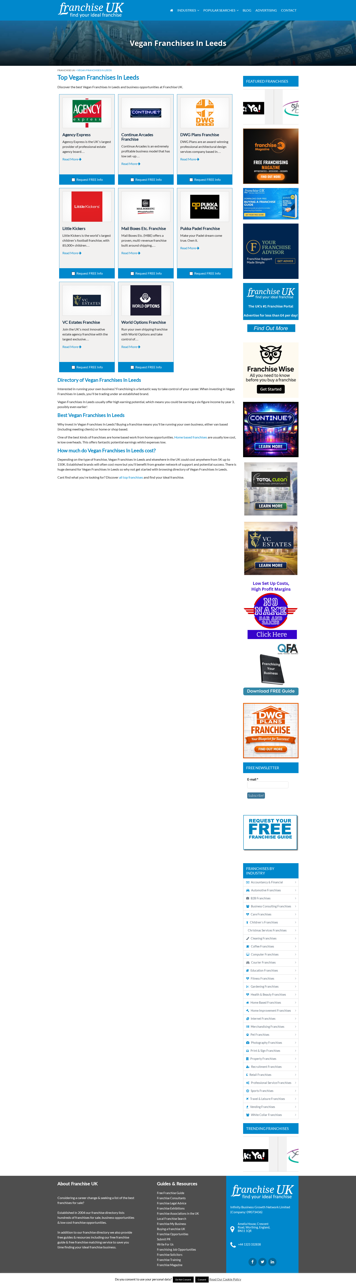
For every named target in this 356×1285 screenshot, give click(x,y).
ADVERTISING (266, 10)
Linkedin (272, 1262)
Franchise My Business (171, 1224)
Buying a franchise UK (171, 1229)
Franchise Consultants (171, 1198)
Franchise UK (66, 70)
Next (293, 107)
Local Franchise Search (171, 1218)
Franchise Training (169, 1260)
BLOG (247, 10)
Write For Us (165, 1244)
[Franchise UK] (90, 10)
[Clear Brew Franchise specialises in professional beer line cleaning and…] (271, 106)
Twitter (262, 1262)
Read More (70, 159)
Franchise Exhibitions (171, 1208)
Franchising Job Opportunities (176, 1249)
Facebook (252, 1262)
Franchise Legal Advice (171, 1203)
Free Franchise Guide (170, 1193)
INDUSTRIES (186, 10)
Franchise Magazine (169, 1265)
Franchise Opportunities (172, 1234)
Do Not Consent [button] (183, 1279)
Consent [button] (202, 1279)
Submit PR (163, 1239)
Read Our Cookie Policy (225, 1279)
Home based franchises (190, 437)
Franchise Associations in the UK (178, 1213)
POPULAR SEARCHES (219, 10)
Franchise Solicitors (169, 1254)
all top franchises (131, 477)
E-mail (252, 779)
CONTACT (288, 10)
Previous (248, 107)
